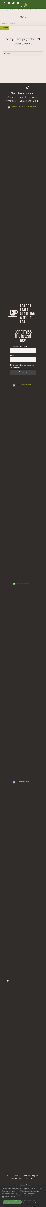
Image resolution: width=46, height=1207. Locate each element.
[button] (4, 3)
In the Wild (31, 97)
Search (5, 27)
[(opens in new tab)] (23, 481)
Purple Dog (31, 1178)
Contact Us (25, 100)
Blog (35, 100)
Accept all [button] (12, 1202)
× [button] (44, 1188)
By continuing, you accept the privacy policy (22, 366)
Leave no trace (25, 93)
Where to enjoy (15, 97)
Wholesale (12, 100)
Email (12, 355)
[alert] (23, 1196)
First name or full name (18, 346)
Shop (13, 93)
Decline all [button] (33, 1202)
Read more (32, 1194)
